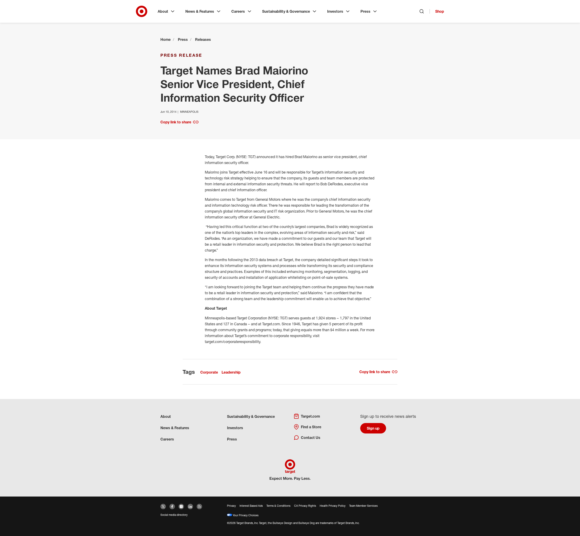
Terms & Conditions (278, 505)
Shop (439, 11)
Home (165, 39)
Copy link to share (175, 122)
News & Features (199, 11)
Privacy (231, 505)
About (163, 11)
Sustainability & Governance (286, 11)
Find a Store (311, 427)
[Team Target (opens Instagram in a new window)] (181, 506)
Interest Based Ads (251, 505)
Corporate (209, 372)
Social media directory (174, 514)
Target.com (310, 416)
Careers (238, 11)
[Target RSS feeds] (199, 506)
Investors (335, 11)
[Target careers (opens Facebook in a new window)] (172, 506)
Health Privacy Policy (333, 505)
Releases (203, 39)
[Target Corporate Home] (141, 11)
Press (365, 11)
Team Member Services (363, 505)
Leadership (231, 372)
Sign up (373, 428)
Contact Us (310, 437)
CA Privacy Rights (305, 505)
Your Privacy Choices (245, 515)
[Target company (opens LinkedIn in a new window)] (190, 506)
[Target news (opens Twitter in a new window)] (163, 506)
